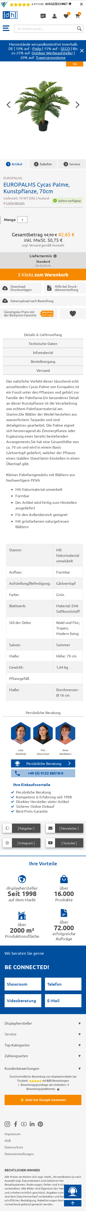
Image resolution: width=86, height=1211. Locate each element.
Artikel (14, 164)
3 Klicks (43, 275)
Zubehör (43, 164)
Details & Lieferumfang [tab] (43, 334)
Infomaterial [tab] (43, 352)
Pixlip (36, 48)
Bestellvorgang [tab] (43, 361)
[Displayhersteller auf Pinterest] (40, 1124)
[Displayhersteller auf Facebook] (15, 1124)
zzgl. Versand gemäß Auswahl (43, 245)
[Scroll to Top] (72, 1203)
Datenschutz (14, 1147)
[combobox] (48, 29)
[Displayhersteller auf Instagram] (7, 1124)
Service (72, 164)
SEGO (65, 48)
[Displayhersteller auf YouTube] (24, 1124)
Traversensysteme (51, 57)
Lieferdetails (15, 203)
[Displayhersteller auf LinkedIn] (32, 1124)
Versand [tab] (43, 370)
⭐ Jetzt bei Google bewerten (43, 1100)
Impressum (12, 1134)
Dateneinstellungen (19, 1154)
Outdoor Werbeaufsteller (52, 52)
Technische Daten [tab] (43, 343)
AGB (8, 1140)
